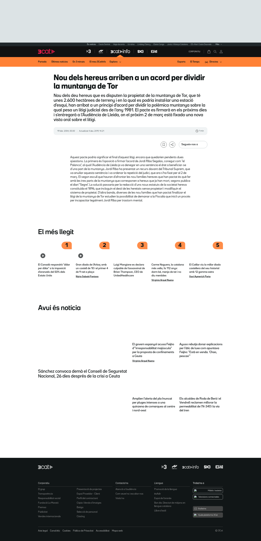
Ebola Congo (158, 44)
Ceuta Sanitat (104, 44)
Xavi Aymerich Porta (200, 277)
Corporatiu (194, 52)
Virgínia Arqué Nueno (162, 280)
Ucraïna (131, 44)
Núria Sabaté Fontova (87, 277)
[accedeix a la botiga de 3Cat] (209, 52)
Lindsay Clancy (143, 44)
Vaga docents (119, 44)
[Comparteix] (172, 145)
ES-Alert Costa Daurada (201, 44)
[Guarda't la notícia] (164, 145)
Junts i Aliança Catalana (177, 44)
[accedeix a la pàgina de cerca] (215, 52)
